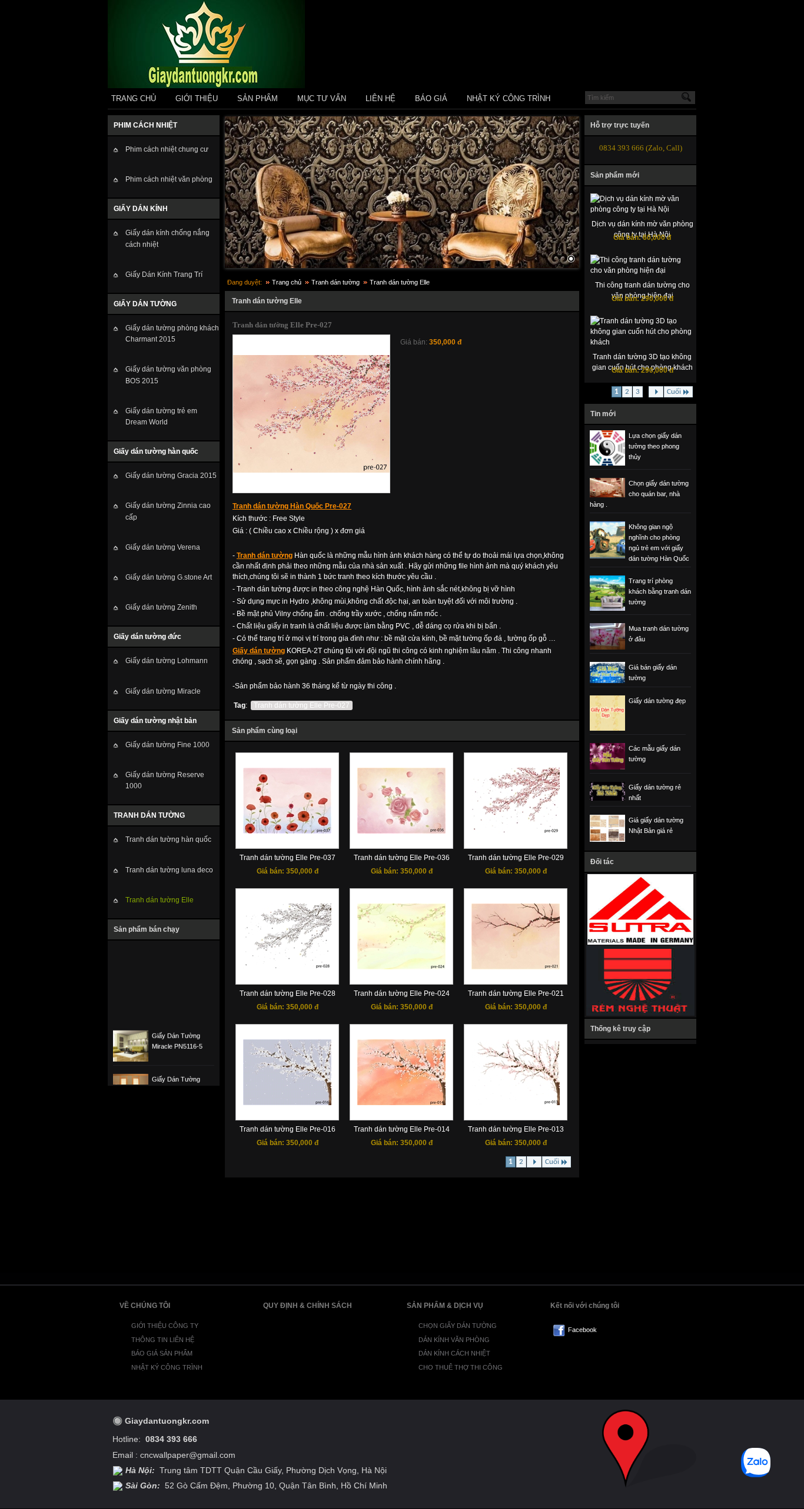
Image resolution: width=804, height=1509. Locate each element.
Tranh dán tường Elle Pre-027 (302, 705)
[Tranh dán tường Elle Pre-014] (401, 1103)
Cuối (552, 1162)
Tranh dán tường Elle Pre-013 (516, 1129)
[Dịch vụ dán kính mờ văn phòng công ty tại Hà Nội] (642, 209)
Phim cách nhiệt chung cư (166, 149)
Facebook (582, 1329)
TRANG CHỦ (133, 98)
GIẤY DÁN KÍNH (141, 209)
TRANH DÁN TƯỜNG (149, 815)
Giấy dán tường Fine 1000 (167, 745)
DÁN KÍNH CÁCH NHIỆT (454, 1353)
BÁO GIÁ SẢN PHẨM (161, 1353)
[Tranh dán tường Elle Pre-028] (287, 967)
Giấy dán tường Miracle (163, 691)
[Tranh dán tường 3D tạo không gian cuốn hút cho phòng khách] (642, 342)
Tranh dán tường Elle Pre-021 (516, 993)
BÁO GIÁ (431, 98)
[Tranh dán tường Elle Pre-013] (515, 1103)
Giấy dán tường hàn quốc (156, 451)
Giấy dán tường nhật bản (155, 721)
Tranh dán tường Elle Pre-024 (402, 993)
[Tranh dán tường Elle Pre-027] (311, 470)
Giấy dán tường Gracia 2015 (171, 475)
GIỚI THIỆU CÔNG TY (164, 1325)
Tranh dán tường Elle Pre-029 (516, 858)
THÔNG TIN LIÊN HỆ (162, 1339)
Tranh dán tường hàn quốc (168, 839)
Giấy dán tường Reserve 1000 (164, 780)
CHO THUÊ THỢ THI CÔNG (460, 1367)
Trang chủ (286, 282)
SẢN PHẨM (257, 98)
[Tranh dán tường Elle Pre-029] (515, 831)
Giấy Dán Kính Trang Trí (163, 274)
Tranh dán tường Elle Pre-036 (402, 858)
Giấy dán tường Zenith (161, 607)
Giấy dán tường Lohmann (166, 661)
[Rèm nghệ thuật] (640, 1014)
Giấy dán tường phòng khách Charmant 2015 (172, 333)
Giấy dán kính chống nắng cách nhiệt (167, 238)
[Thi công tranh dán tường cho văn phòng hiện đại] (642, 270)
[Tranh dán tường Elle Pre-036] (401, 831)
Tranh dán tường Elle (159, 900)
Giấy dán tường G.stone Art (168, 577)
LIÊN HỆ (381, 98)
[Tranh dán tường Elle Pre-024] (401, 967)
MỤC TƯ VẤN (321, 98)
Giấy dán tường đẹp (657, 700)
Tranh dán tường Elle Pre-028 (287, 993)
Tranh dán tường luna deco (169, 870)
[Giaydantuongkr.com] (206, 86)
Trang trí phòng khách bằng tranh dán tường (660, 591)
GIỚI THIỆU (196, 98)
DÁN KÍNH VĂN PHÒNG (454, 1339)
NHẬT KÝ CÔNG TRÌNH (508, 98)
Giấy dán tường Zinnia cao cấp (168, 511)
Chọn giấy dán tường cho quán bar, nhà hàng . (639, 494)
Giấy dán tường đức (147, 637)
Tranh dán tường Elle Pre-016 (287, 1129)
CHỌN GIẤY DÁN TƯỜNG (457, 1325)
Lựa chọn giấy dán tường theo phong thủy (655, 446)
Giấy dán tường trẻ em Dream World (161, 416)
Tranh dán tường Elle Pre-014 (402, 1129)
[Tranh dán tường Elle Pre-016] (287, 1103)
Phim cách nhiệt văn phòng (168, 179)
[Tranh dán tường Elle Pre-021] (515, 967)
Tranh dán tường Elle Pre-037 (287, 858)
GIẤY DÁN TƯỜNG (145, 304)
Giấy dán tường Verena (162, 547)
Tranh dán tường (335, 282)
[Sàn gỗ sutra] (640, 943)
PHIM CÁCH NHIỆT (145, 125)
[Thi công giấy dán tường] (402, 192)
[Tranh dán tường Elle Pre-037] (287, 831)
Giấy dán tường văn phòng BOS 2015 (168, 374)
